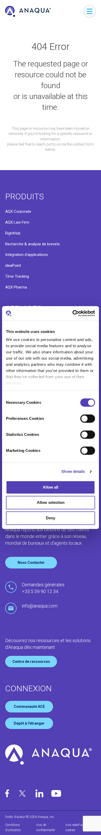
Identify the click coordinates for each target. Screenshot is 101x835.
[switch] (87, 418)
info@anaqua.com (39, 606)
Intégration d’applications (26, 254)
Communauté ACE (29, 706)
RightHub (12, 233)
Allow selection (50, 502)
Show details (73, 471)
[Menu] (89, 11)
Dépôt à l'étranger (29, 723)
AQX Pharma (16, 287)
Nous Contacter (31, 562)
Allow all (50, 487)
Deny (50, 518)
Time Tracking (17, 276)
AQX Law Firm (17, 222)
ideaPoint (13, 265)
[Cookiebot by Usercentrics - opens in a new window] (72, 313)
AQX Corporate (18, 211)
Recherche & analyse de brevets (32, 244)
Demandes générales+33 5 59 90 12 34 (43, 588)
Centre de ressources (31, 661)
